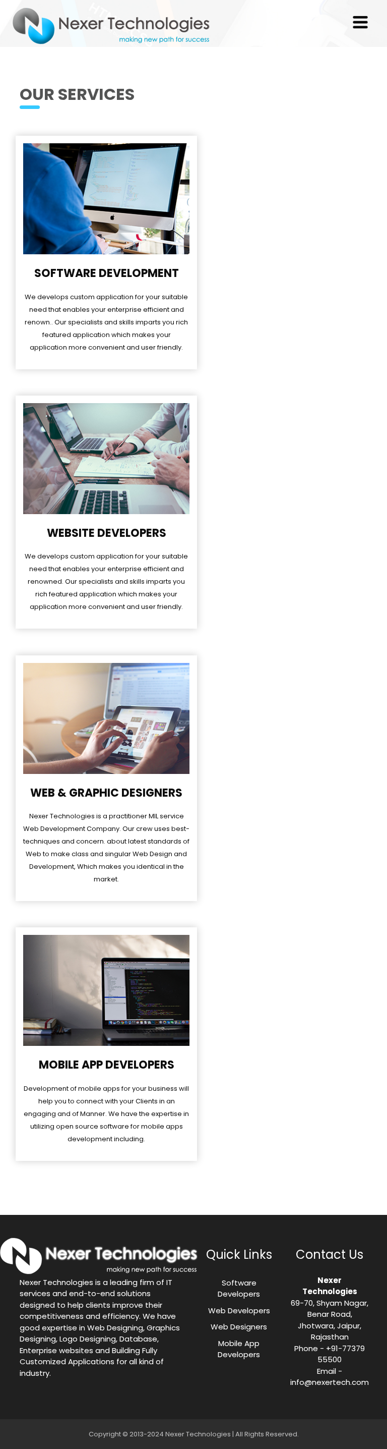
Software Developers (239, 1288)
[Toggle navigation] (360, 22)
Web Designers (239, 1326)
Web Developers (239, 1310)
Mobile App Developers (239, 1349)
